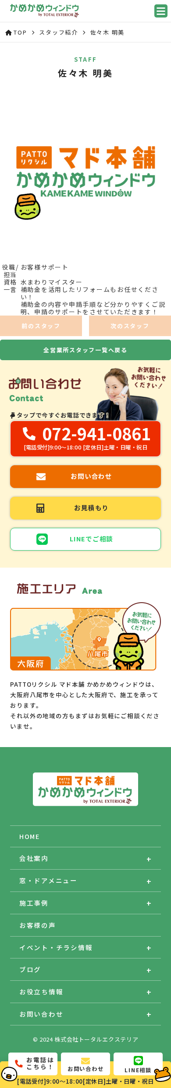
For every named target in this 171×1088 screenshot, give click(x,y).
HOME (29, 836)
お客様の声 (37, 925)
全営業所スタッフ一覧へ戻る (85, 350)
